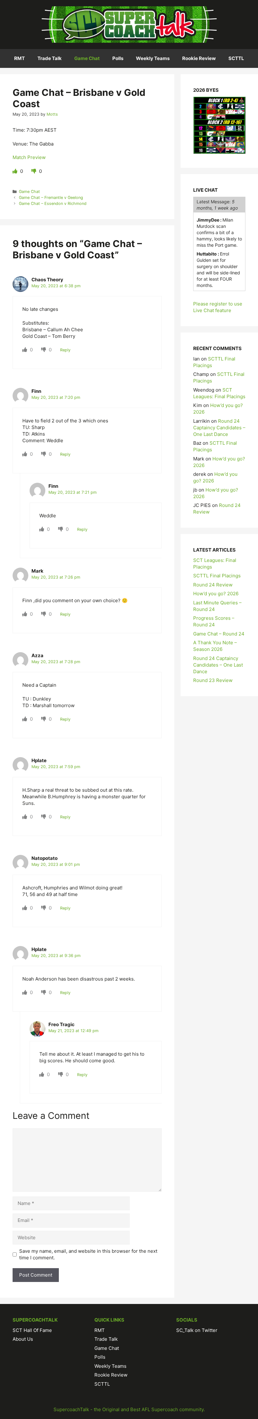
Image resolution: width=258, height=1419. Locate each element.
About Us (23, 1339)
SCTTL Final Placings (217, 576)
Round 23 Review (213, 680)
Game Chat (87, 58)
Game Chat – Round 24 (218, 634)
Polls (117, 58)
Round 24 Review (213, 585)
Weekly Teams (153, 58)
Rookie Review (199, 58)
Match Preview (29, 157)
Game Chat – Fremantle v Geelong (51, 197)
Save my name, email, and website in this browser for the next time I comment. (88, 1254)
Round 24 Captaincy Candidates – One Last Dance (219, 427)
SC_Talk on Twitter (196, 1330)
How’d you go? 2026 (215, 594)
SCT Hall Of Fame (32, 1330)
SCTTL (236, 58)
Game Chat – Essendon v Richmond (53, 203)
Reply (65, 350)
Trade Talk (49, 58)
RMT (19, 58)
